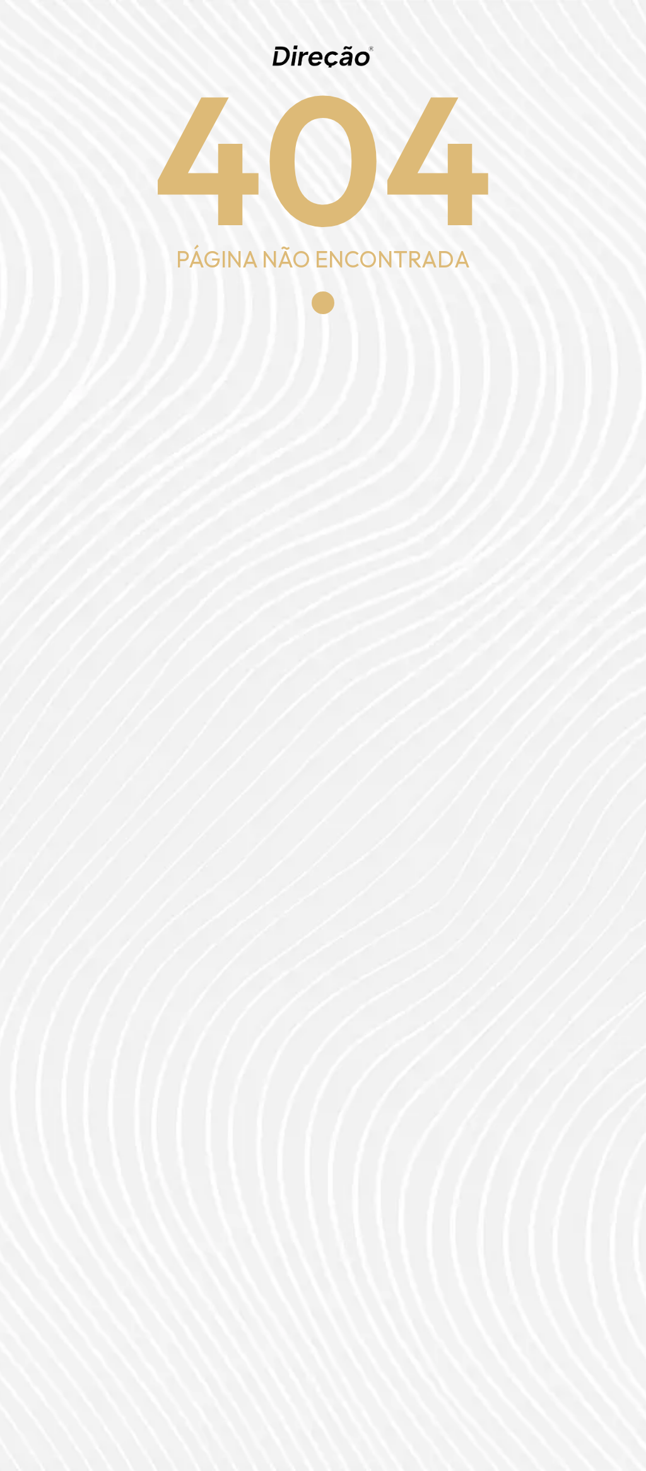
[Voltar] (323, 302)
